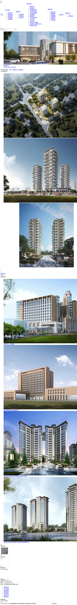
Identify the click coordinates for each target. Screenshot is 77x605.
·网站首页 (6, 587)
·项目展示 (6, 593)
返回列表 (3, 273)
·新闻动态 (6, 590)
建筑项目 (20, 69)
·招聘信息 (6, 596)
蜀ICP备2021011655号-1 (43, 603)
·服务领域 (6, 592)
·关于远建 (6, 588)
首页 (10, 69)
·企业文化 (6, 595)
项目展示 (15, 69)
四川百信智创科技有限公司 (65, 603)
